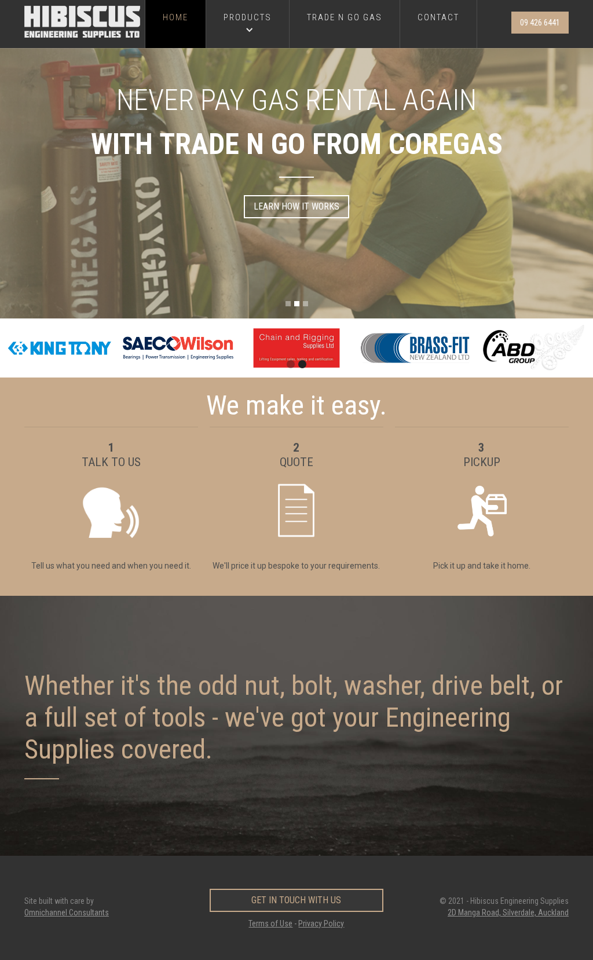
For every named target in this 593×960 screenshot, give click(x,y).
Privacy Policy (321, 923)
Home (175, 17)
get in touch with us (296, 900)
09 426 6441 (540, 22)
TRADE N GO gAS (344, 17)
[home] (84, 21)
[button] (248, 24)
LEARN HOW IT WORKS (296, 206)
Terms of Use (270, 923)
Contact (438, 17)
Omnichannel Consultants (66, 912)
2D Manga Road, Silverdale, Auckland (508, 912)
